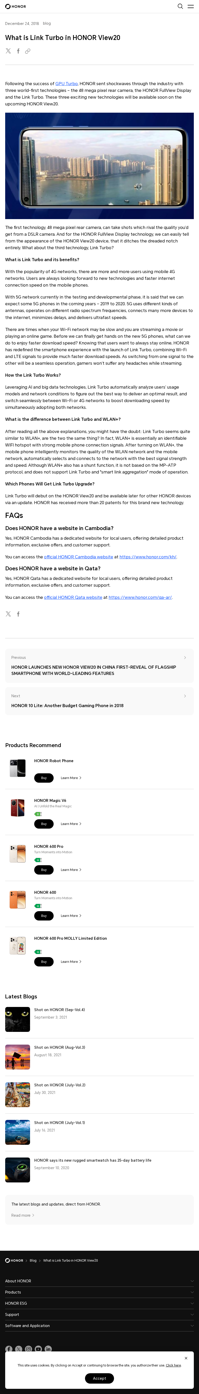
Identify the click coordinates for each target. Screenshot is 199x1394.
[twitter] (8, 51)
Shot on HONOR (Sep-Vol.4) (59, 1010)
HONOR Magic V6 (50, 800)
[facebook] (18, 51)
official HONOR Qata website (73, 597)
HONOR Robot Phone (53, 761)
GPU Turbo (66, 83)
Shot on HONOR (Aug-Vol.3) (59, 1047)
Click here (173, 1365)
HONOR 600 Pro (48, 846)
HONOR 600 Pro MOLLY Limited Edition (70, 938)
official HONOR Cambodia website (78, 556)
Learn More (69, 778)
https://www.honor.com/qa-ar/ (140, 597)
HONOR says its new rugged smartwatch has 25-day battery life (92, 1160)
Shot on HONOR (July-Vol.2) (60, 1085)
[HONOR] (17, 1260)
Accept (99, 1378)
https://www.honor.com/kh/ (147, 556)
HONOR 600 (45, 892)
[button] (44, 778)
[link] (8, 1349)
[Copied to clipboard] (28, 51)
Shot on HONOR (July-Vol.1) (59, 1123)
